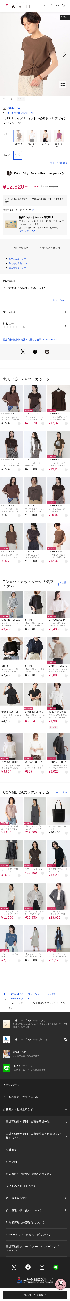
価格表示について (17, 259)
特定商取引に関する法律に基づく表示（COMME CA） (30, 339)
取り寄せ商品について (20, 263)
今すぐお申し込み (27, 231)
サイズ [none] (6, 155)
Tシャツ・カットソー (19, 998)
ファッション (35, 994)
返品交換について (17, 268)
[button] (35, 54)
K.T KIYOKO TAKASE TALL (21, 113)
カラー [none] (6, 134)
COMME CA (13, 108)
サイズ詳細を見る (58, 163)
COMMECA (17, 994)
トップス (51, 994)
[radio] (18, 139)
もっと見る (58, 300)
